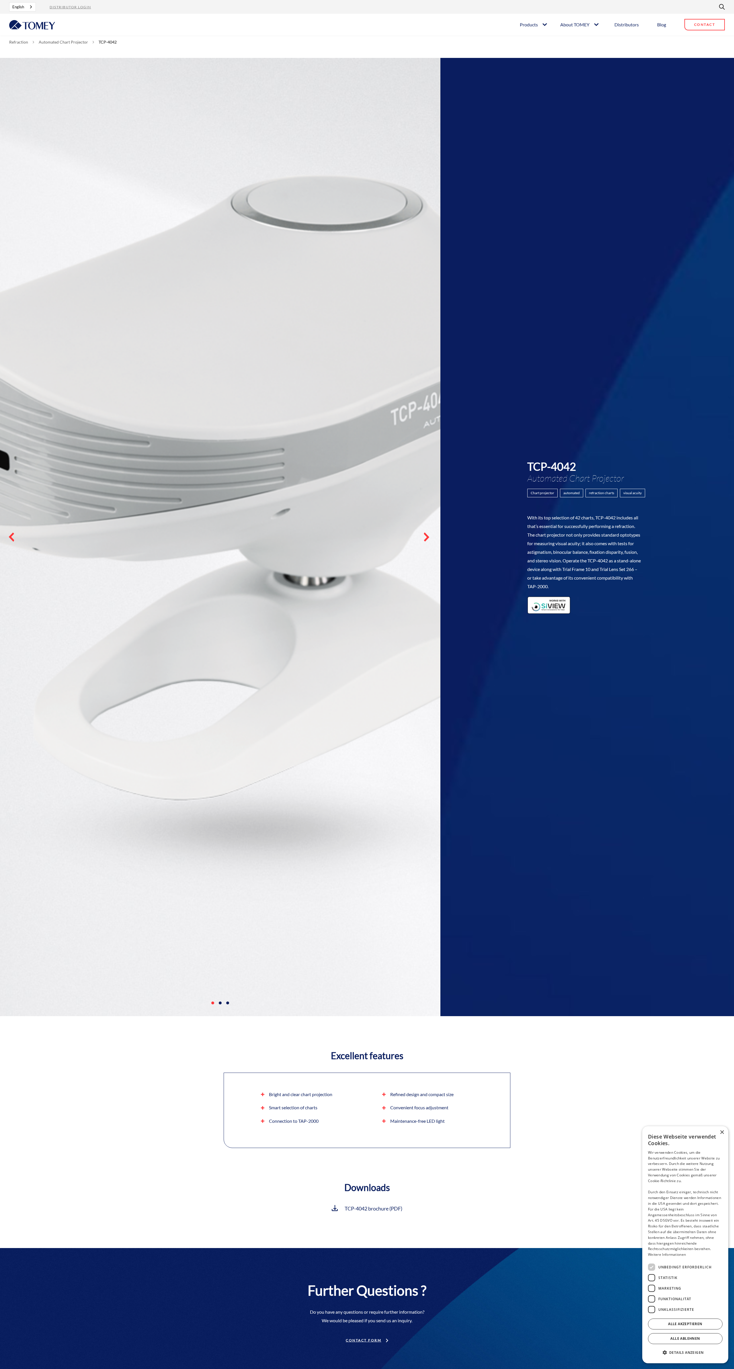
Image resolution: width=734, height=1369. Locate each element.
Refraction (18, 42)
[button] (533, 24)
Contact (704, 24)
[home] (32, 24)
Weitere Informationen (667, 1254)
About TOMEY (574, 24)
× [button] (722, 1132)
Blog (661, 24)
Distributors (626, 24)
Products (529, 24)
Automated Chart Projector (63, 42)
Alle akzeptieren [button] (685, 1323)
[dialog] (685, 1244)
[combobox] (22, 6)
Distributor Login (70, 7)
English (18, 7)
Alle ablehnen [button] (685, 1338)
